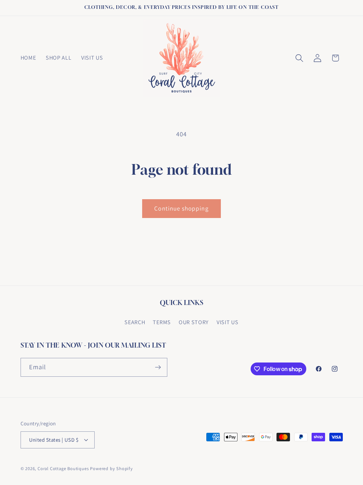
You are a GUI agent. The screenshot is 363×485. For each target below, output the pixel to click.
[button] (299, 58)
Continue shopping (181, 208)
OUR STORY (194, 322)
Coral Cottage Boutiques (63, 468)
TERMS (162, 322)
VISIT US (228, 322)
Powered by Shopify (111, 468)
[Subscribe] (158, 367)
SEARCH (134, 322)
